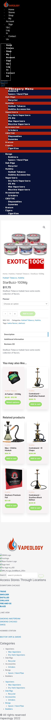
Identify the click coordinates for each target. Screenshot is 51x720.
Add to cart (28, 314)
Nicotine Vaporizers (19, 124)
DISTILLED (4, 597)
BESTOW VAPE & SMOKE (10, 637)
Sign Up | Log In (9, 29)
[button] (44, 227)
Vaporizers (11, 112)
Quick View (13, 386)
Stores (11, 12)
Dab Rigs (10, 97)
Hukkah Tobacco (17, 106)
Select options (12, 402)
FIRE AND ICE (5, 603)
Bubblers (13, 91)
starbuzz (21, 323)
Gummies (13, 139)
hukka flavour (12, 323)
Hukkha (9, 103)
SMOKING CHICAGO (8, 622)
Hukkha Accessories (19, 109)
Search (3, 575)
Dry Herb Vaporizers (19, 115)
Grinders (13, 130)
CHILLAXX (4, 600)
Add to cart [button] (35, 404)
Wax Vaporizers (16, 121)
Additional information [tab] (14, 339)
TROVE (3, 591)
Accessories (12, 127)
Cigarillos (13, 148)
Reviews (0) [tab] (9, 344)
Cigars (9, 145)
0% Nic (12, 118)
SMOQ (2, 625)
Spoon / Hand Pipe (18, 94)
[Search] (41, 575)
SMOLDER (4, 594)
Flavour (6, 299)
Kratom (9, 142)
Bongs (8, 88)
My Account (10, 20)
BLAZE (3, 606)
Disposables (15, 136)
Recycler (13, 100)
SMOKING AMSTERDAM (10, 619)
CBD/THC (10, 133)
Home (11, 9)
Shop (10, 15)
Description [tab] (9, 334)
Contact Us (11, 38)
